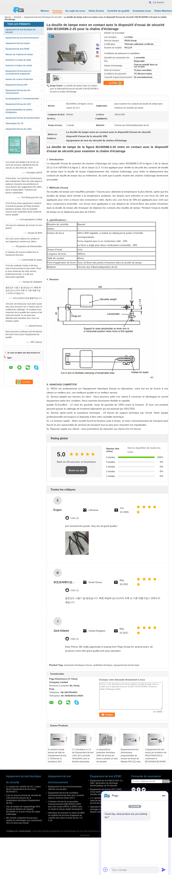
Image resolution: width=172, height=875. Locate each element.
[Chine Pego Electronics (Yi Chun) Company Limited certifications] (15, 145)
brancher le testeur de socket (19, 65)
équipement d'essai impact (18, 43)
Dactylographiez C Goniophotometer (22, 98)
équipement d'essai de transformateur (23, 118)
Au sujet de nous (75, 10)
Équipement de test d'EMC (18, 49)
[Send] (163, 869)
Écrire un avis (76, 470)
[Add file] (105, 869)
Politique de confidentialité (19, 831)
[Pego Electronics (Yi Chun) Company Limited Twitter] (143, 789)
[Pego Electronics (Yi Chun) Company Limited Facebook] (138, 789)
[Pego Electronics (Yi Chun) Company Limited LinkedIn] (133, 789)
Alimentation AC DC (15, 123)
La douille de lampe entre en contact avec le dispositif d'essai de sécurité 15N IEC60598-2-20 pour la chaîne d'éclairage (74, 88)
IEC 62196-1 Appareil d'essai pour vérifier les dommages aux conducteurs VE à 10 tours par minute (24, 820)
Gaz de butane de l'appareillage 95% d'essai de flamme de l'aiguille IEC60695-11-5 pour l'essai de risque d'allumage (23, 810)
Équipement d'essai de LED (18, 104)
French (160, 2)
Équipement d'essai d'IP (16, 85)
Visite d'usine (96, 10)
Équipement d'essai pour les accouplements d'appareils (18, 72)
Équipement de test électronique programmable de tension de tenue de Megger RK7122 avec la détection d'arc (131, 757)
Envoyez (166, 781)
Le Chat (113, 83)
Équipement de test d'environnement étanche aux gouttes (65, 787)
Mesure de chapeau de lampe (19, 54)
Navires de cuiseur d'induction (19, 79)
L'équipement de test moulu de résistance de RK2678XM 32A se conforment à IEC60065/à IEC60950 (155, 755)
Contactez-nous (142, 10)
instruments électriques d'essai (78, 665)
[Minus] (164, 796)
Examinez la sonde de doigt (18, 60)
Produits (57, 10)
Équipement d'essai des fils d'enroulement (18, 91)
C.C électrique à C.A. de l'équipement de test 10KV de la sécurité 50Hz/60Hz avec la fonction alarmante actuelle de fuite (82, 757)
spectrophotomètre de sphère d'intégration (19, 111)
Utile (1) (75, 590)
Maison (45, 10)
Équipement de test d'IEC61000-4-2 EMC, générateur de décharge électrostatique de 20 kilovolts (106, 783)
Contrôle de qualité (118, 10)
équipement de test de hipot (126, 665)
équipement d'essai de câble (19, 129)
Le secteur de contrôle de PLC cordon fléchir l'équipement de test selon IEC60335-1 (23, 789)
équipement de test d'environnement (22, 38)
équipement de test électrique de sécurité (43, 17)
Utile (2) (75, 518)
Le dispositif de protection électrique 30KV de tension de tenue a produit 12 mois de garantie (107, 755)
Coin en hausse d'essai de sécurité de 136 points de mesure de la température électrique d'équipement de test (23, 799)
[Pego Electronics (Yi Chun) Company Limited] (19, 9)
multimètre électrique (102, 665)
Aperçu (8, 17)
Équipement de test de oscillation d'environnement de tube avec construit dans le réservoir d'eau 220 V (66, 795)
